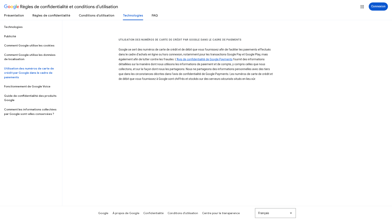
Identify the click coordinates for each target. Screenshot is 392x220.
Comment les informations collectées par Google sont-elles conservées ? (30, 112)
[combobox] (275, 213)
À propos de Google (125, 213)
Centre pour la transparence (221, 213)
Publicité (10, 36)
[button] (362, 7)
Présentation (14, 15)
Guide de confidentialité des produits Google (30, 98)
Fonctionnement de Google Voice (27, 86)
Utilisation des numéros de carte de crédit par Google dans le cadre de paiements (29, 73)
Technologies (133, 15)
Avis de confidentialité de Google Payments (205, 59)
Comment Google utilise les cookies (29, 45)
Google (103, 213)
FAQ (155, 15)
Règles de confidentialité (51, 15)
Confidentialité (153, 213)
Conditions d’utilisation (96, 15)
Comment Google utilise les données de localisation (30, 57)
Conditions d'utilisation (183, 213)
